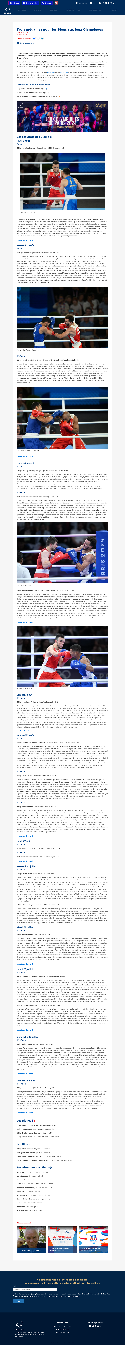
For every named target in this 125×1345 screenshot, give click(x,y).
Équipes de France (94, 10)
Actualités (37, 10)
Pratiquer (22, 10)
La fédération (114, 10)
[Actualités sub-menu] (42, 10)
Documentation (62, 1332)
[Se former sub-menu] (57, 10)
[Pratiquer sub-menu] (26, 10)
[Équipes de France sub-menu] (102, 10)
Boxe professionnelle (72, 10)
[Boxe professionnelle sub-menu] (81, 10)
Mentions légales (62, 1329)
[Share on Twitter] (38, 38)
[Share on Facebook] (34, 38)
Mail (15, 1286)
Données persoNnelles (62, 1326)
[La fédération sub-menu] (120, 10)
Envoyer (18, 1301)
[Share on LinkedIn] (41, 38)
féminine (50, 73)
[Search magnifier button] (56, 3)
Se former (53, 10)
